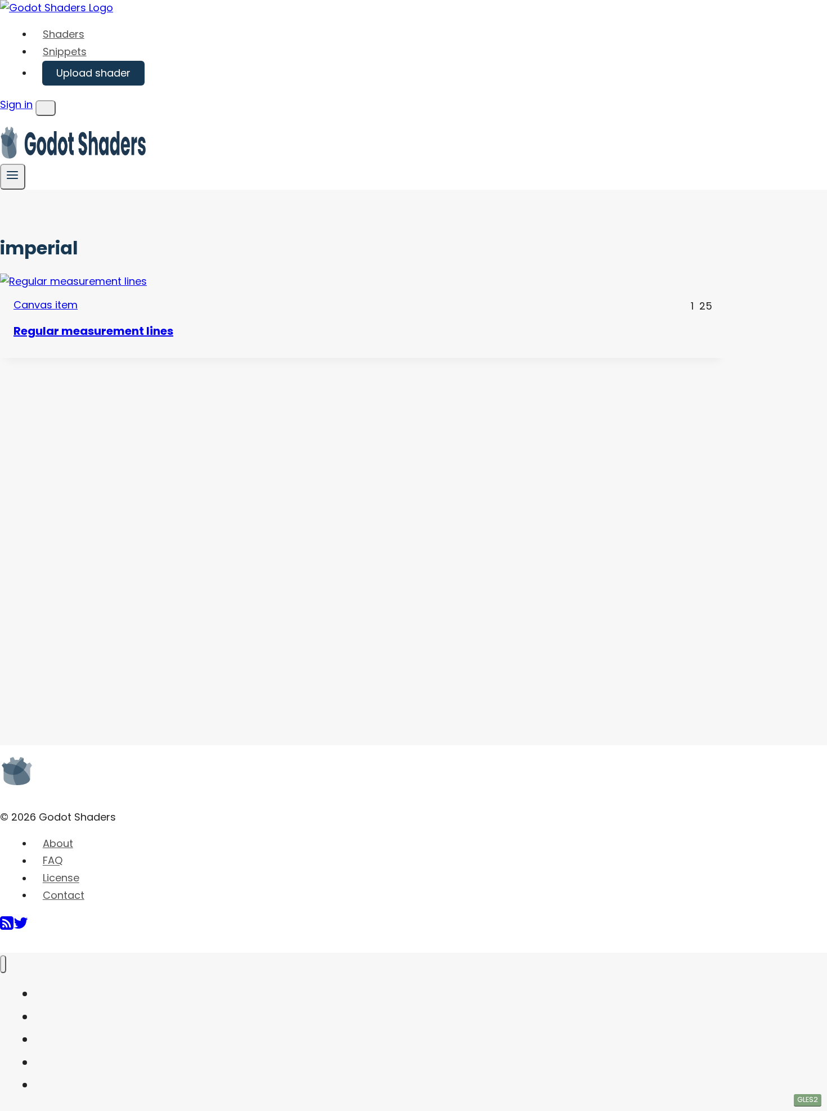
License (61, 878)
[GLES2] (363, 282)
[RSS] (7, 927)
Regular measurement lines (93, 331)
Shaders (63, 34)
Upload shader (93, 73)
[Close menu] (3, 964)
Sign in (16, 104)
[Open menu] (12, 176)
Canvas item (46, 305)
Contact (63, 895)
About (58, 843)
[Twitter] (21, 927)
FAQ (52, 861)
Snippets (65, 51)
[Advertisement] (84, 527)
